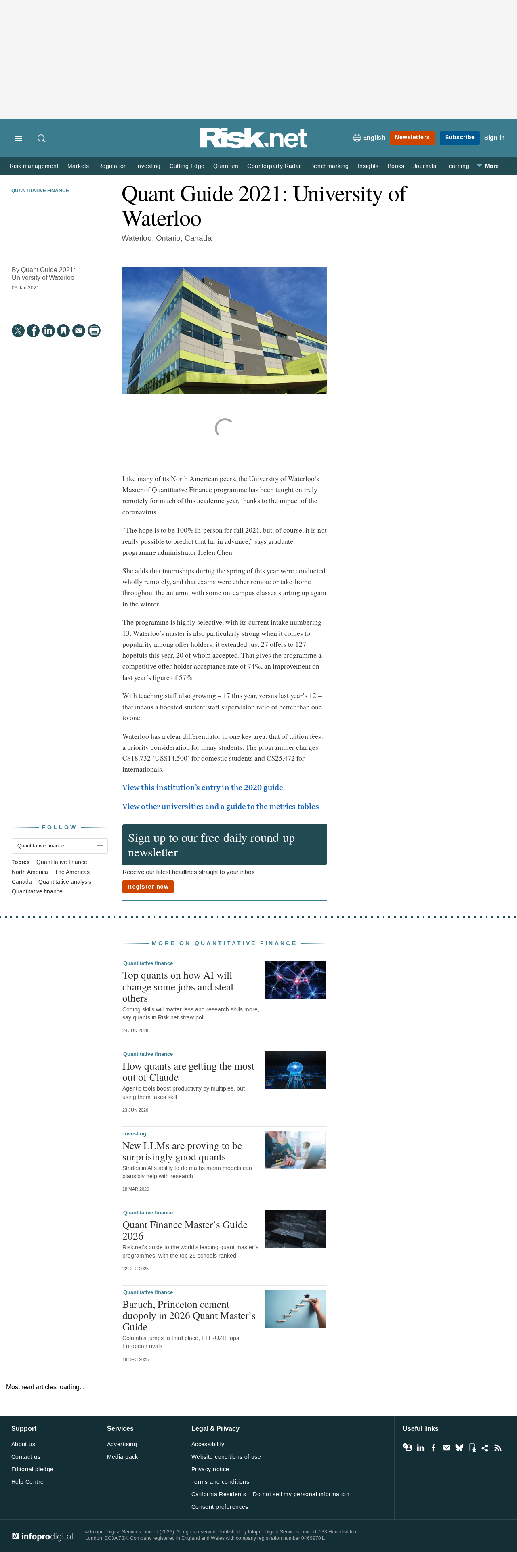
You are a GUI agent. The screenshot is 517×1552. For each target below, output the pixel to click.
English (374, 138)
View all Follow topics (407, 1448)
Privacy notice (210, 1469)
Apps (472, 1448)
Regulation (112, 166)
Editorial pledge (32, 1469)
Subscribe (460, 137)
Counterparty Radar (274, 166)
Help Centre (27, 1482)
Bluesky (459, 1448)
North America (30, 872)
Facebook (433, 1448)
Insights (368, 166)
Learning (457, 166)
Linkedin (420, 1448)
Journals (424, 166)
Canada (22, 882)
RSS (498, 1448)
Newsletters (412, 137)
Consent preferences (219, 1507)
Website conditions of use (226, 1457)
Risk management (34, 166)
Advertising (122, 1444)
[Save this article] (63, 330)
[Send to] (78, 330)
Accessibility (207, 1444)
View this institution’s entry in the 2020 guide (202, 788)
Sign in (494, 138)
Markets (78, 166)
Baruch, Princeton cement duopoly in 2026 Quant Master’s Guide (189, 1315)
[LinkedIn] (48, 330)
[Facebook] (33, 330)
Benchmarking (329, 166)
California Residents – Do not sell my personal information (270, 1494)
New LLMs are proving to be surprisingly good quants (182, 1150)
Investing (148, 166)
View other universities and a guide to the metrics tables (220, 807)
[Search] (42, 138)
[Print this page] (94, 330)
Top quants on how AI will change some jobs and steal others (177, 986)
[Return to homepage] (253, 146)
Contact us (25, 1457)
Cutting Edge (187, 166)
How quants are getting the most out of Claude (188, 1071)
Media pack (122, 1457)
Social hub (485, 1448)
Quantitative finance (40, 191)
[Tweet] (18, 330)
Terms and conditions (220, 1482)
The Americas (72, 872)
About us (23, 1444)
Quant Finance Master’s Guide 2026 (185, 1230)
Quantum (225, 166)
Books (396, 166)
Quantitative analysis (64, 882)
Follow (60, 827)
